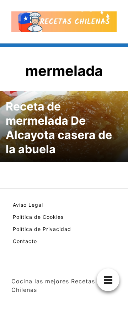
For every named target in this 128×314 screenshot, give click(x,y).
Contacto (25, 241)
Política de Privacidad (42, 229)
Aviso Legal (28, 205)
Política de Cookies (38, 217)
